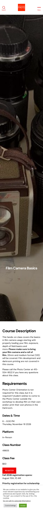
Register (9, 470)
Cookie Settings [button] (10, 506)
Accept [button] (22, 506)
